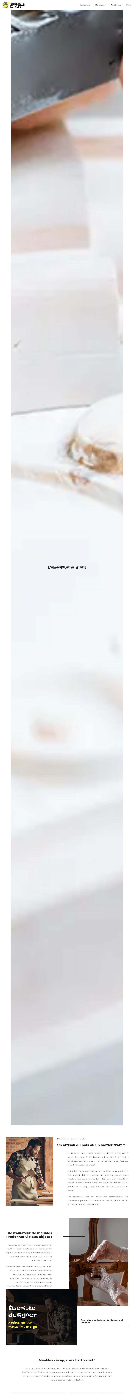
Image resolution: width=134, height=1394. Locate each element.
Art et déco (116, 5)
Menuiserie (100, 5)
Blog (128, 5)
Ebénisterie (85, 5)
